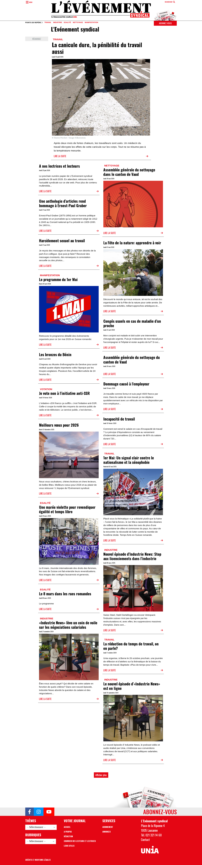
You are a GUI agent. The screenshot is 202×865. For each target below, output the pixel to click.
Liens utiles (69, 845)
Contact (145, 839)
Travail (47, 22)
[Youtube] (48, 812)
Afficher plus (101, 775)
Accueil (67, 827)
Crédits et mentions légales (38, 859)
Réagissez (36, 38)
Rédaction (68, 836)
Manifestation (91, 22)
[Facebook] (29, 812)
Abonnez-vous (165, 23)
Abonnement (107, 827)
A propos (68, 831)
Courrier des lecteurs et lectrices (80, 841)
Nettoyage (78, 22)
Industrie (57, 22)
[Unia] (150, 850)
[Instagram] (38, 812)
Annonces (106, 831)
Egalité (67, 22)
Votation (46, 389)
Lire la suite (60, 156)
